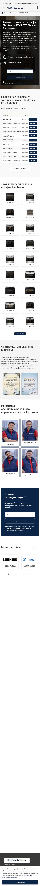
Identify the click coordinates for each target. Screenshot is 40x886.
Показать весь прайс (20, 169)
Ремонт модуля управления (11, 123)
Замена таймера (8, 148)
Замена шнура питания (10, 152)
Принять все (20, 882)
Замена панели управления (11, 160)
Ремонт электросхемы (10, 127)
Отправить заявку (20, 77)
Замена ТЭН (6, 144)
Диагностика (7, 119)
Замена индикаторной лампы (12, 131)
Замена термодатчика (10, 156)
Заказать (33, 119)
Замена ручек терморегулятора (8, 135)
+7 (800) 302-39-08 (14, 8)
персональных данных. (20, 83)
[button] (32, 547)
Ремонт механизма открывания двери (9, 140)
